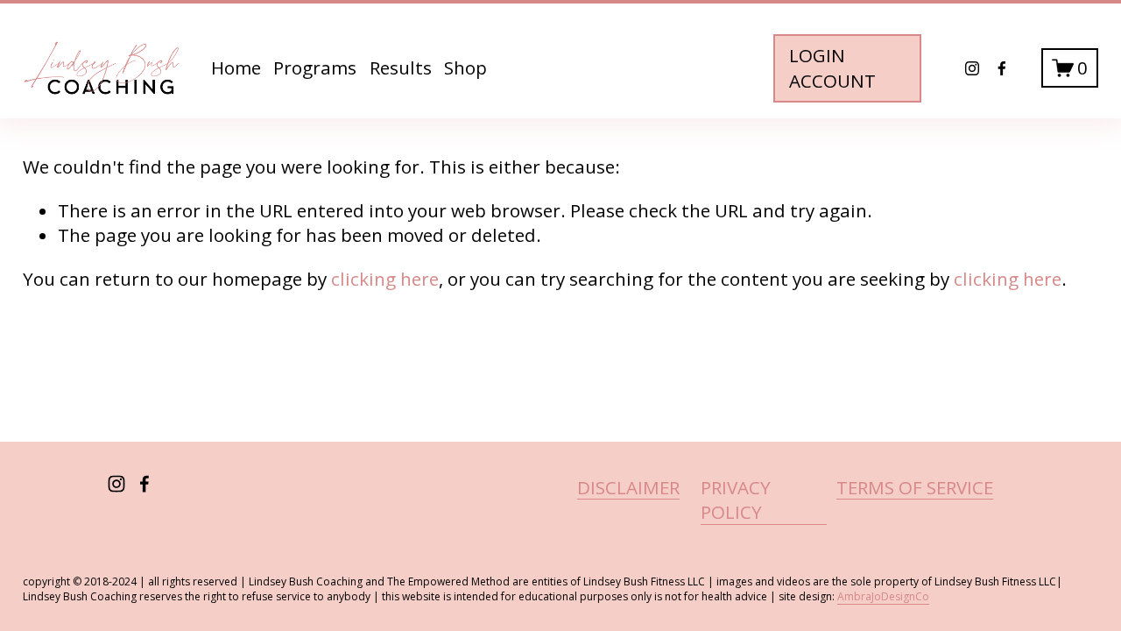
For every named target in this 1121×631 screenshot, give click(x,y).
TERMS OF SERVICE (914, 487)
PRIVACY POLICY (736, 500)
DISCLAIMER (628, 487)
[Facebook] (1002, 68)
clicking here (385, 278)
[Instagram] (972, 68)
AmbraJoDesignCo (883, 597)
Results (401, 67)
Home (236, 67)
